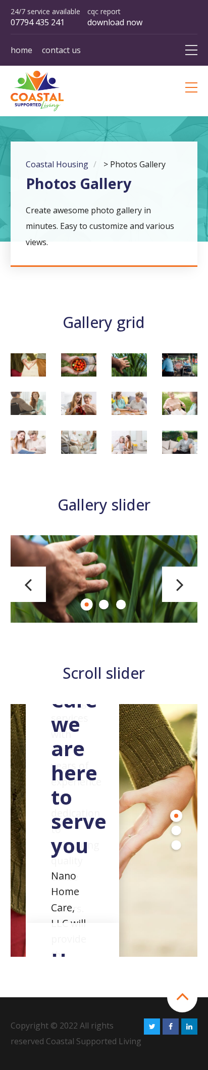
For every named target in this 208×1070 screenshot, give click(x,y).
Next (179, 584)
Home (21, 50)
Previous (28, 584)
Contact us (61, 50)
